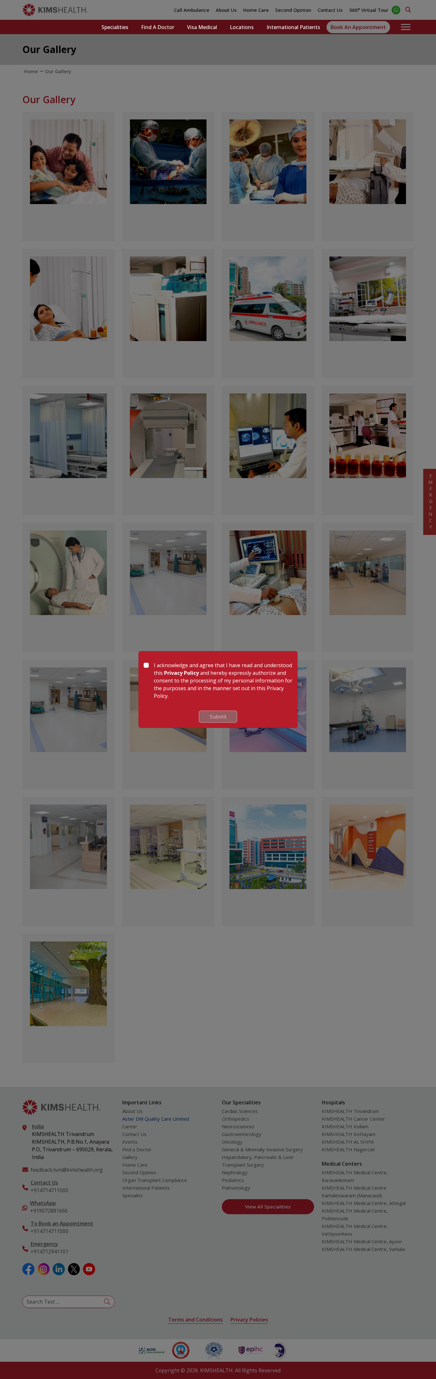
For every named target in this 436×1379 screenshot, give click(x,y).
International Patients (293, 27)
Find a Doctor (157, 27)
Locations (242, 27)
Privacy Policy (181, 672)
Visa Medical (202, 27)
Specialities (114, 27)
